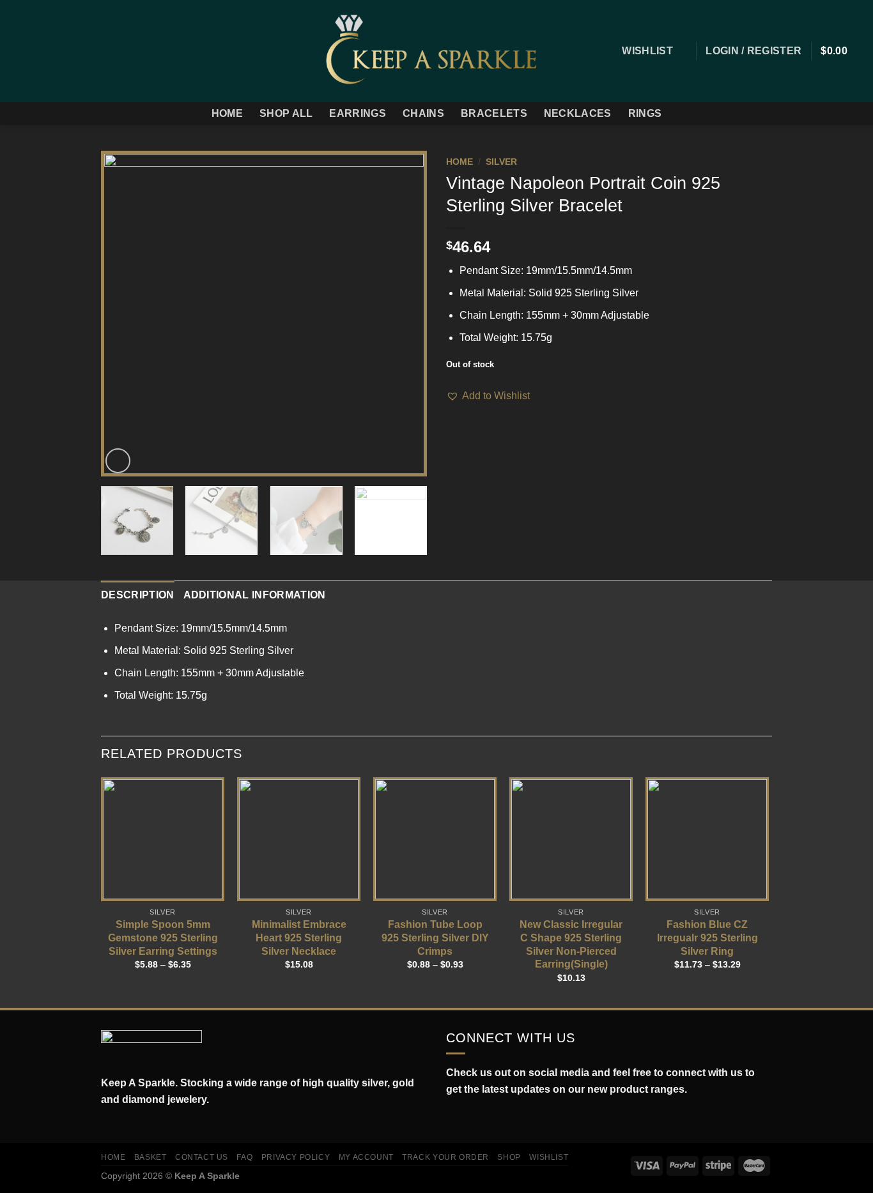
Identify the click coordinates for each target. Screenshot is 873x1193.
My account (366, 1157)
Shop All (286, 113)
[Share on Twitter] (470, 413)
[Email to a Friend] (485, 413)
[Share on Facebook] (454, 413)
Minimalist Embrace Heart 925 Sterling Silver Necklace (299, 938)
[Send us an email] (68, 51)
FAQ (244, 1157)
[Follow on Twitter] (51, 51)
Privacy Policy (295, 1157)
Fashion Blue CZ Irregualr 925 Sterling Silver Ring (707, 938)
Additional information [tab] (254, 594)
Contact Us (201, 1157)
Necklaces (578, 113)
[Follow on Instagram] (34, 51)
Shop (508, 1157)
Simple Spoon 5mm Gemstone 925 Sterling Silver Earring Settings (163, 938)
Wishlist (548, 1157)
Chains (423, 113)
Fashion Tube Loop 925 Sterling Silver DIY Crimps (435, 938)
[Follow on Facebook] (18, 51)
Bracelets (494, 113)
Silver (501, 162)
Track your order (445, 1157)
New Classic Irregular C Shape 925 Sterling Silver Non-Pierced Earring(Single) (571, 944)
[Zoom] (117, 460)
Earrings (357, 113)
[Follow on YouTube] (509, 1119)
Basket (150, 1157)
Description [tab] (137, 594)
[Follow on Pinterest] (84, 51)
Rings (645, 113)
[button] (488, 396)
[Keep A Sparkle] (436, 51)
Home (227, 113)
